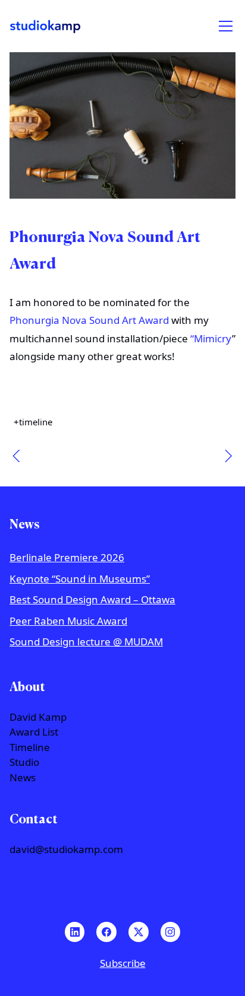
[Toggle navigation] (225, 26)
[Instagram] (171, 932)
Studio (24, 762)
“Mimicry (211, 338)
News (23, 778)
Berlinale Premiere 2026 (67, 557)
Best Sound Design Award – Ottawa (92, 599)
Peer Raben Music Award (68, 621)
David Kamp (38, 717)
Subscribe (123, 963)
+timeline (33, 422)
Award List (34, 732)
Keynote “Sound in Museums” (80, 578)
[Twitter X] (138, 932)
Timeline (30, 747)
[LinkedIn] (75, 932)
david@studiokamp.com (66, 849)
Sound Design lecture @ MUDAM (86, 641)
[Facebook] (106, 932)
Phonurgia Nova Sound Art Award (89, 320)
